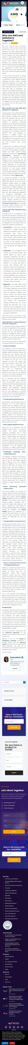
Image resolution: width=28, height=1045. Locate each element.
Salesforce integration (12, 632)
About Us (7, 974)
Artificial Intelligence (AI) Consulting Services (13, 882)
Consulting (7, 888)
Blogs (10, 25)
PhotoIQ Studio (8, 964)
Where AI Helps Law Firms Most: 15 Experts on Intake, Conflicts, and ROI (17, 991)
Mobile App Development (10, 903)
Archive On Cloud (9, 966)
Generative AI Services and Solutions (13, 885)
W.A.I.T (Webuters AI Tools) (11, 961)
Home (6, 25)
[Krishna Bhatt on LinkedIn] (22, 657)
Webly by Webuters (9, 956)
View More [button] (14, 668)
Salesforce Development (11, 893)
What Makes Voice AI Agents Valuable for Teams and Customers (15, 1012)
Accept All (5, 1043)
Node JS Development (10, 916)
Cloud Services (8, 900)
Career (6, 979)
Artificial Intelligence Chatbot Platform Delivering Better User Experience (12, 945)
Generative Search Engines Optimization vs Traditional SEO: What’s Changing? (16, 1005)
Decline (12, 1043)
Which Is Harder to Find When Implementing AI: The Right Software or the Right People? (16, 998)
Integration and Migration (11, 890)
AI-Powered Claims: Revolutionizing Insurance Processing (13, 935)
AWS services (19, 175)
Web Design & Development (11, 918)
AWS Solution (8, 898)
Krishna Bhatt (15, 657)
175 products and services (9, 203)
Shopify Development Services (12, 911)
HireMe (6, 969)
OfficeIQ (7, 959)
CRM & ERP (7, 895)
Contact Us (7, 982)
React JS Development (10, 913)
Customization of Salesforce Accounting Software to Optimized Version (13, 950)
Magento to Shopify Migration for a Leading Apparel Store (13, 940)
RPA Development (9, 906)
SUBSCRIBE (14, 727)
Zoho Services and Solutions (11, 878)
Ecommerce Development (11, 908)
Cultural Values (8, 977)
